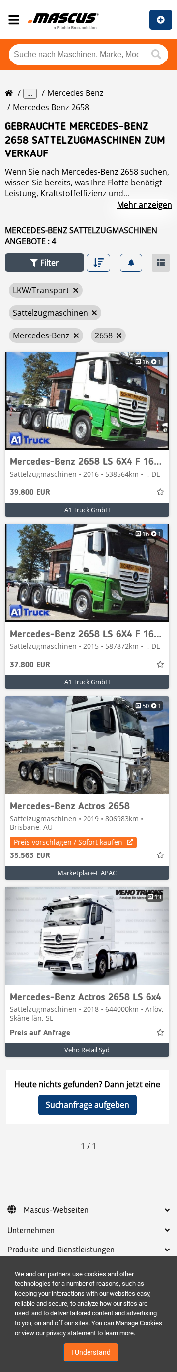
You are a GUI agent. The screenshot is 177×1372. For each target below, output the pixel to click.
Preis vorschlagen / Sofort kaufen (68, 842)
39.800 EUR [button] (30, 493)
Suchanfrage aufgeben (87, 1104)
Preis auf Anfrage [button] (40, 1033)
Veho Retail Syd (87, 1049)
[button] (44, 262)
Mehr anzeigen (144, 204)
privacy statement (71, 1333)
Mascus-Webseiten (56, 1210)
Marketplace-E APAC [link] (87, 872)
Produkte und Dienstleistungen (61, 1250)
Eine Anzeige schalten (160, 20)
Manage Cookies (139, 1323)
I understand (91, 1352)
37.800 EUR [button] (30, 665)
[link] (87, 401)
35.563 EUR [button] (30, 856)
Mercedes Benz (75, 93)
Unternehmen (31, 1230)
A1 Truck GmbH (87, 509)
